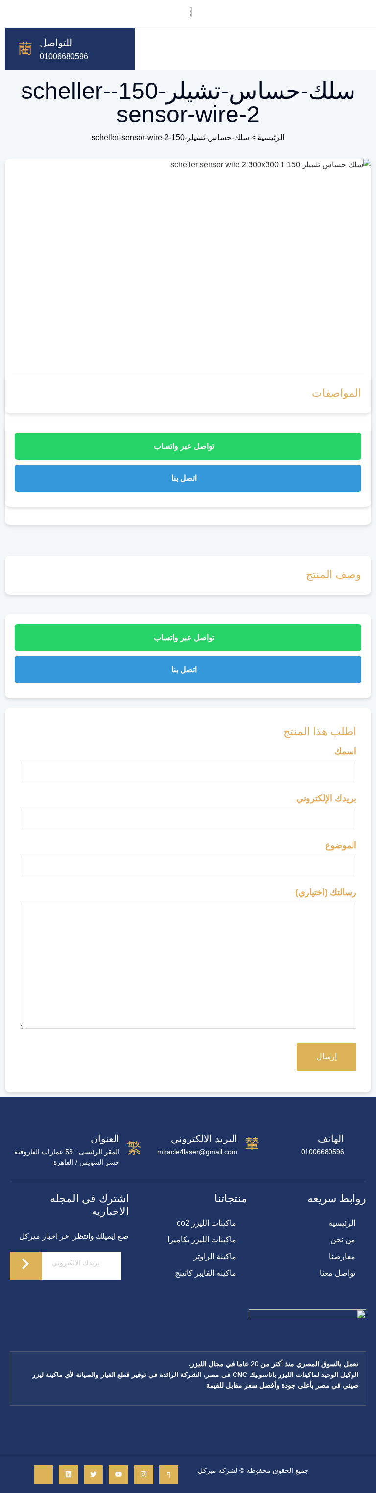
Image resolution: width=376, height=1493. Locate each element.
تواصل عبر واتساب (185, 446)
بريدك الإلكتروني (326, 798)
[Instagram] (143, 1474)
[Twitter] (93, 1474)
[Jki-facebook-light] (168, 1474)
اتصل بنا (185, 478)
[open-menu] (145, 49)
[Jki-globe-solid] (43, 1474)
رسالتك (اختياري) (325, 892)
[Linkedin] (68, 1474)
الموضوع (340, 845)
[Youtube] (118, 1474)
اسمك (345, 751)
